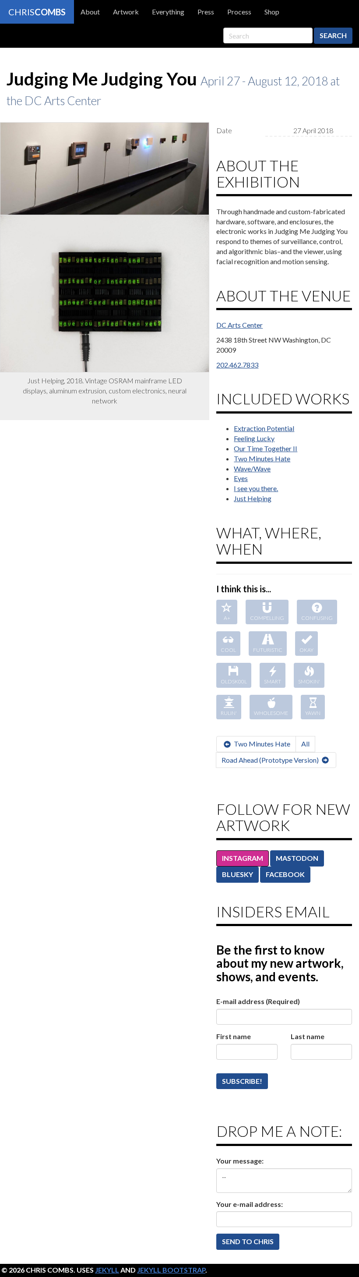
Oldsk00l (234, 681)
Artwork (126, 11)
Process (239, 11)
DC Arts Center (239, 325)
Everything (168, 11)
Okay (306, 650)
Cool (228, 650)
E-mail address (258, 1001)
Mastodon (297, 858)
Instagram (242, 858)
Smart (272, 681)
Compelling (267, 618)
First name (233, 1036)
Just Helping (252, 498)
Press (205, 11)
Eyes (241, 478)
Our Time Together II (265, 448)
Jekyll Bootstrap (171, 1270)
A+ (227, 618)
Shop (271, 11)
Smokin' (309, 681)
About (90, 11)
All (305, 743)
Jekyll (107, 1270)
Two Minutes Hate (262, 458)
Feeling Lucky (254, 438)
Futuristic (267, 650)
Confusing (317, 618)
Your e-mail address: (249, 1204)
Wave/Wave (252, 468)
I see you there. (256, 488)
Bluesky (237, 874)
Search (333, 35)
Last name (307, 1036)
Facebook (285, 874)
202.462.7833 (237, 365)
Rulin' (229, 713)
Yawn (312, 713)
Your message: (240, 1161)
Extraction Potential (264, 428)
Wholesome (271, 713)
